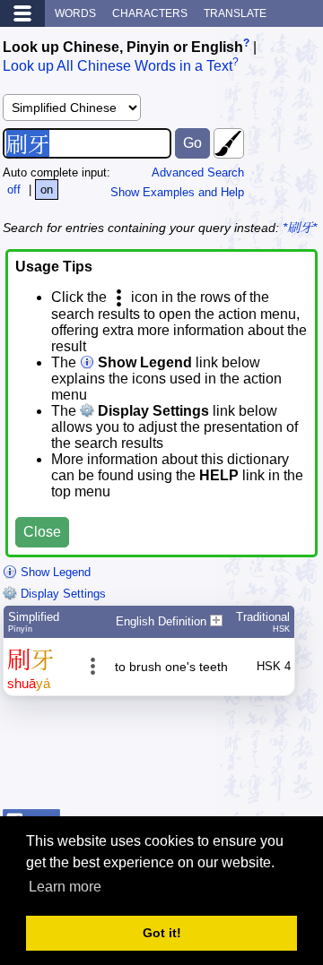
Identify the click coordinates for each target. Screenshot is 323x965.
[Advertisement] (176, 757)
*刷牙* (300, 227)
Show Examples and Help (177, 192)
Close (42, 531)
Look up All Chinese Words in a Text (117, 66)
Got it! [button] (162, 933)
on (46, 189)
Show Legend (54, 572)
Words (75, 13)
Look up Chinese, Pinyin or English (123, 47)
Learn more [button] (65, 886)
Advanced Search (198, 172)
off (14, 189)
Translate (235, 13)
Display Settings (61, 593)
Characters (150, 13)
